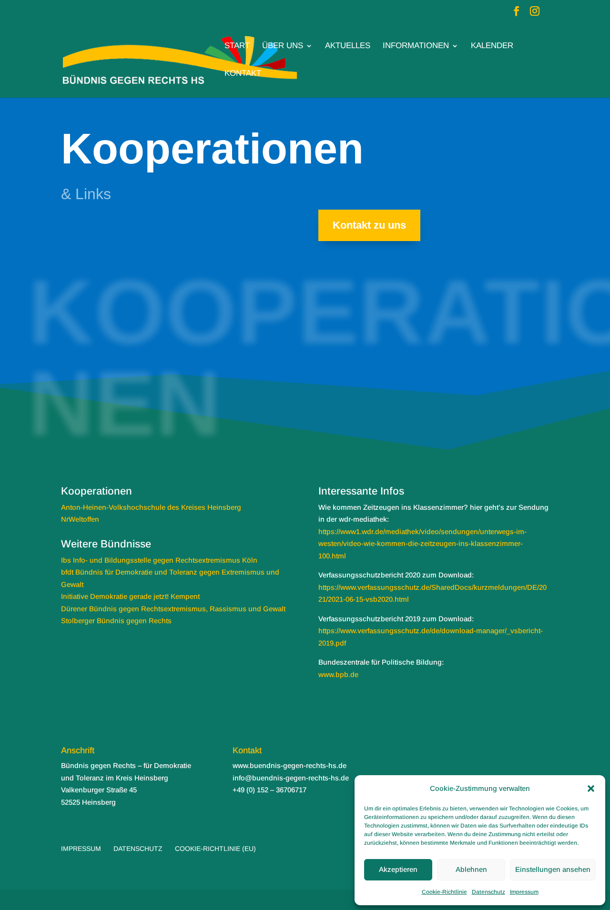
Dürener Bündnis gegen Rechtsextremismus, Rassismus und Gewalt (173, 609)
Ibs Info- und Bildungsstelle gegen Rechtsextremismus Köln (159, 560)
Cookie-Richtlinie (444, 892)
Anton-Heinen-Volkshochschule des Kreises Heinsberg (151, 507)
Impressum (524, 892)
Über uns (282, 46)
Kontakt (242, 74)
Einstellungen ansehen (552, 869)
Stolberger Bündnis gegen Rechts (116, 621)
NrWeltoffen (80, 519)
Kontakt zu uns (369, 225)
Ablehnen (471, 869)
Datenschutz (488, 892)
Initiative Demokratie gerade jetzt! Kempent (130, 596)
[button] (591, 788)
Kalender (492, 46)
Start (237, 46)
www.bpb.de (338, 674)
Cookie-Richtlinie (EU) (215, 848)
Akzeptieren (398, 869)
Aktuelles (347, 46)
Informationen (416, 46)
